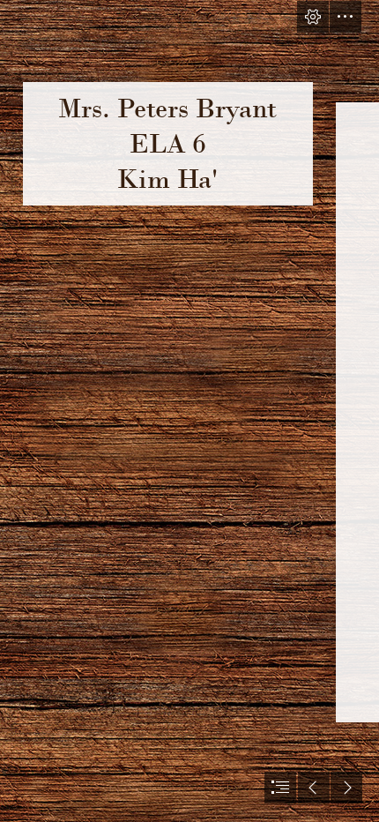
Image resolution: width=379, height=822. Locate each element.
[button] (313, 17)
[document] (189, 411)
